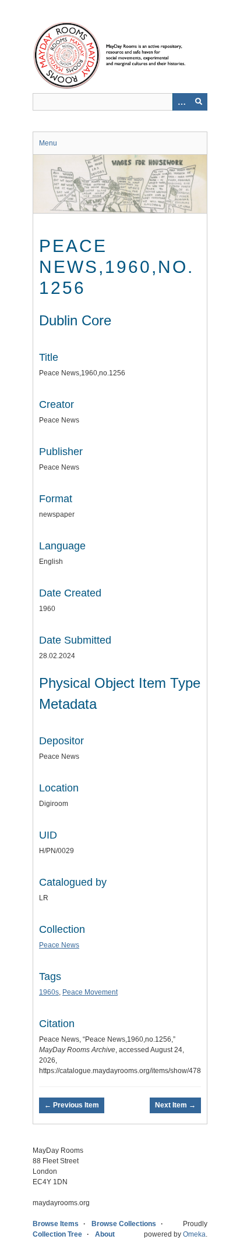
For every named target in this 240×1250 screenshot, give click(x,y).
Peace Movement (90, 992)
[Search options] (181, 102)
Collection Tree (57, 1234)
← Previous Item (71, 1105)
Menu (48, 143)
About (105, 1234)
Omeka (194, 1234)
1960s (49, 992)
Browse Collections (123, 1224)
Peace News (59, 945)
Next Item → (175, 1105)
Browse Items (56, 1224)
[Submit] (198, 102)
